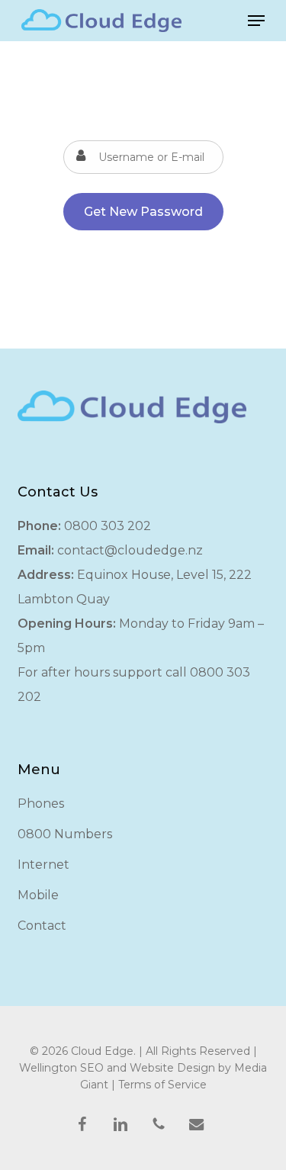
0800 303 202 (107, 526)
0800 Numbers (65, 834)
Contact (42, 925)
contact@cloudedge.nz (130, 550)
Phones (41, 803)
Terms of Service (162, 1084)
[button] (256, 20)
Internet (43, 864)
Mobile (38, 895)
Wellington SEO (61, 1068)
